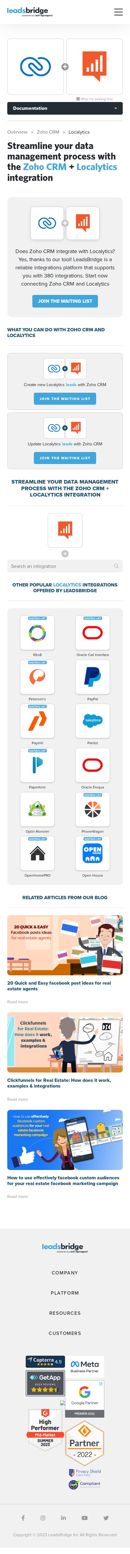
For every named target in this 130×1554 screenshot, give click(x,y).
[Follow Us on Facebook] (23, 1518)
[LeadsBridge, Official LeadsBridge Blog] (30, 11)
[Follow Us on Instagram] (43, 1518)
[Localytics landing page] (94, 67)
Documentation (30, 108)
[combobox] (65, 566)
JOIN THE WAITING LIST (65, 301)
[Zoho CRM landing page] (35, 67)
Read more (17, 1002)
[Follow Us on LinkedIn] (63, 1518)
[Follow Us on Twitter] (106, 1518)
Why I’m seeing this (96, 99)
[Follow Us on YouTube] (85, 1518)
